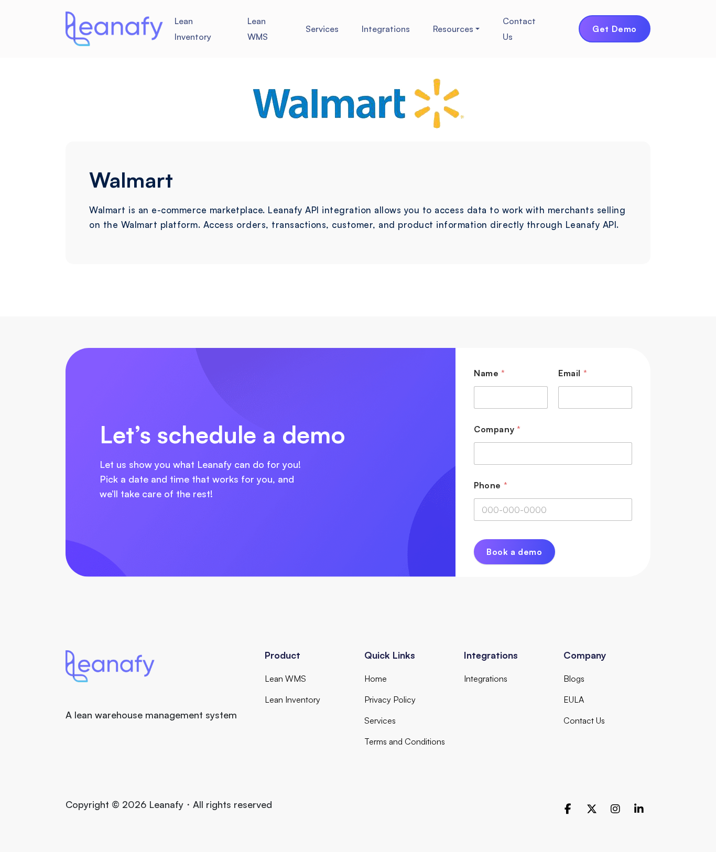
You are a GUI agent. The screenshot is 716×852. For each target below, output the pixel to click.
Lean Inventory (193, 29)
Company (497, 429)
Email (572, 373)
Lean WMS (257, 29)
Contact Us (519, 29)
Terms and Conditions (404, 741)
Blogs (573, 678)
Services (322, 29)
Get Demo (614, 29)
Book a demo (514, 552)
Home (375, 678)
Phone (490, 485)
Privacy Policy (390, 699)
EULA (573, 699)
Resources (453, 29)
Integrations (386, 29)
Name (489, 373)
